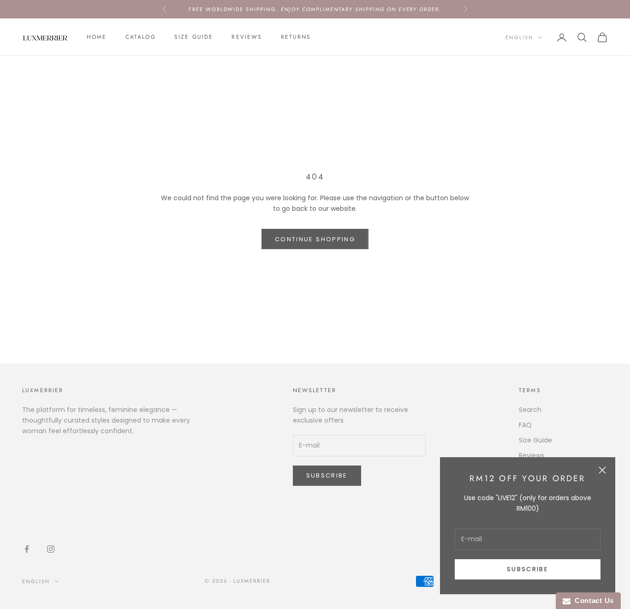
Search (530, 409)
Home (97, 37)
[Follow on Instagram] (50, 549)
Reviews (247, 37)
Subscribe (527, 569)
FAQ (525, 425)
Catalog (140, 37)
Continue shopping (315, 239)
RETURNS (296, 37)
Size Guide (194, 37)
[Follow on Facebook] (26, 549)
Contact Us (592, 600)
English (519, 37)
